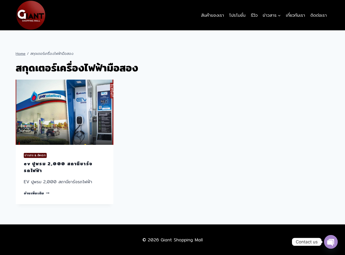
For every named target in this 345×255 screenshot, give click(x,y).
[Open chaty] (331, 242)
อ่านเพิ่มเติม (37, 193)
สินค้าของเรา (212, 15)
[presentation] (64, 112)
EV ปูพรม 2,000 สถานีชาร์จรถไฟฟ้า (58, 167)
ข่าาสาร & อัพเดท (35, 155)
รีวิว (254, 15)
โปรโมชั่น (237, 15)
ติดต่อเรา (318, 15)
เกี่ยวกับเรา (295, 15)
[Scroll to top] (330, 232)
